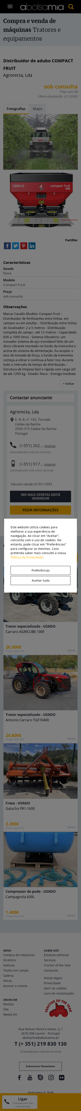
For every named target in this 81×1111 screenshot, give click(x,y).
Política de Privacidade (27, 557)
